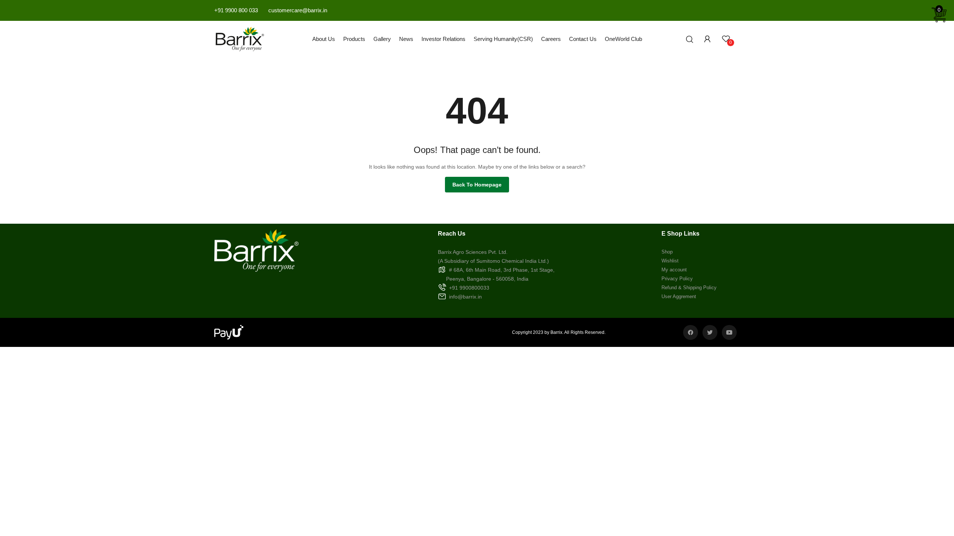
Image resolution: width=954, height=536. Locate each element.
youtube (729, 332)
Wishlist (670, 261)
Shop (667, 252)
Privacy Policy (677, 278)
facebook (690, 332)
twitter (709, 332)
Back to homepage (477, 185)
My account (674, 269)
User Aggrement (678, 296)
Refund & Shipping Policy (689, 287)
